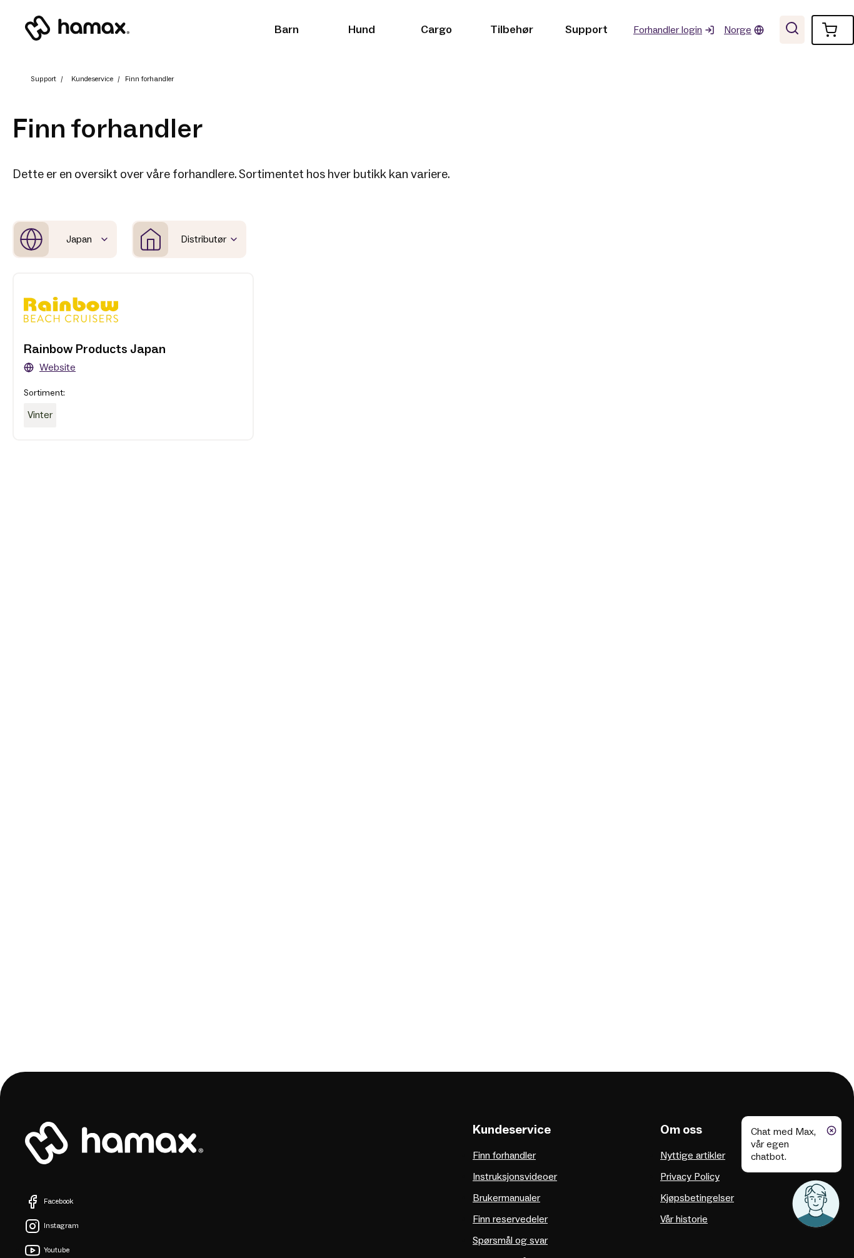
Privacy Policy (690, 1177)
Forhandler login (667, 30)
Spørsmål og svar (510, 1240)
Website (57, 367)
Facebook (58, 1201)
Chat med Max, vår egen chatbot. (783, 1144)
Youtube (56, 1250)
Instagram (61, 1226)
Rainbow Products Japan (95, 349)
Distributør (203, 239)
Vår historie (684, 1219)
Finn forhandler (504, 1155)
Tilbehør (511, 29)
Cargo (436, 29)
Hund (361, 29)
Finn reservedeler (510, 1219)
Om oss (681, 1130)
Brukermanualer (506, 1198)
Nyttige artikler (692, 1155)
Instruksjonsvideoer (515, 1177)
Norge (737, 30)
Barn (286, 29)
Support (586, 29)
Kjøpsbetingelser (697, 1198)
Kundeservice (92, 79)
